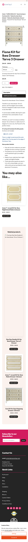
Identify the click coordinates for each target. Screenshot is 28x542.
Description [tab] (6, 92)
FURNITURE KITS (11, 14)
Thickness (5, 67)
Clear (16, 69)
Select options (6, 216)
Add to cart (14, 83)
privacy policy (8, 530)
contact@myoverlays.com (13, 458)
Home (3, 14)
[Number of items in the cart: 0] (25, 4)
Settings (14, 533)
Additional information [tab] (9, 96)
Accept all (14, 537)
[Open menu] (27, 1)
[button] (23, 26)
